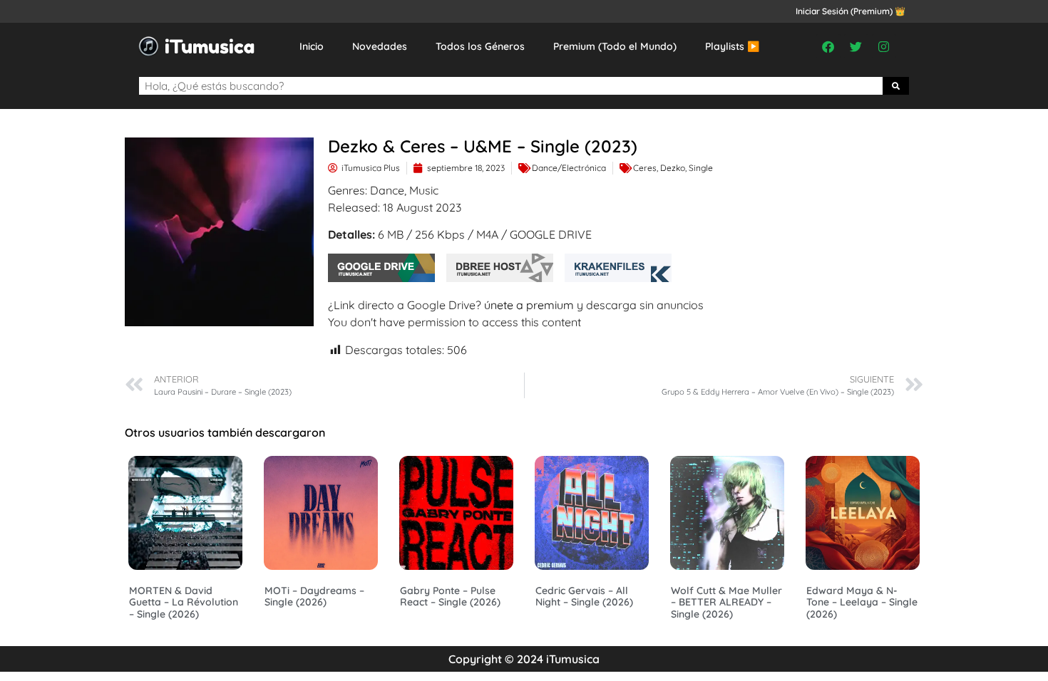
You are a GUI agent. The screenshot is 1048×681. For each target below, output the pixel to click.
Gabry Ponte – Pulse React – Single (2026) (450, 596)
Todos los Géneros (480, 46)
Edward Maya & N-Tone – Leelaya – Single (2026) (862, 602)
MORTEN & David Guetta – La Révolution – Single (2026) (183, 602)
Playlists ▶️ (732, 46)
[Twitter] (856, 46)
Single (701, 167)
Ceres (645, 167)
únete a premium (529, 305)
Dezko (672, 167)
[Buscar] (896, 86)
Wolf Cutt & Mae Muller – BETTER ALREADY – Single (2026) (726, 602)
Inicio (311, 46)
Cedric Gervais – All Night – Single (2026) (584, 596)
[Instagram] (884, 46)
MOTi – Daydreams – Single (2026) (314, 596)
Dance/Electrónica (569, 167)
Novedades (379, 46)
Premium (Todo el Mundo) (615, 46)
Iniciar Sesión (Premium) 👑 (850, 11)
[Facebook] (828, 46)
